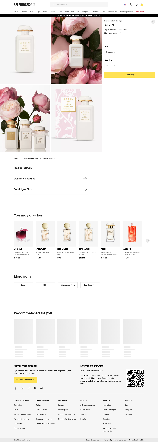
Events (83, 419)
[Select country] (125, 4)
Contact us (18, 405)
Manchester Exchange (67, 419)
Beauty (16, 158)
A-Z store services (87, 405)
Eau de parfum (48, 158)
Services (83, 414)
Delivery (39, 405)
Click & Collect (41, 410)
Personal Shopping (21, 419)
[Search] (53, 4)
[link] (23, 253)
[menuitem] (16, 11)
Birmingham (63, 410)
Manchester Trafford (66, 414)
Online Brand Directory (45, 424)
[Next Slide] (148, 241)
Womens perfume (31, 158)
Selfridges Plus (23, 189)
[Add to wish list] (153, 22)
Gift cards (18, 424)
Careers (106, 414)
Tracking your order (44, 419)
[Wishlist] (136, 4)
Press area (107, 424)
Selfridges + (41, 414)
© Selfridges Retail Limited (22, 440)
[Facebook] (16, 389)
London (61, 405)
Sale (126, 405)
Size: (106, 46)
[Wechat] (35, 389)
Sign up (97, 15)
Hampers (128, 410)
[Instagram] (22, 389)
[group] (79, 240)
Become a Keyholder (23, 380)
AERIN (109, 25)
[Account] (130, 4)
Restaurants (85, 410)
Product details (23, 168)
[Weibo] (41, 389)
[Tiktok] (29, 389)
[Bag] (141, 4)
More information (111, 33)
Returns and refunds (22, 414)
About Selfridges (109, 410)
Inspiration (107, 405)
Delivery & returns (24, 178)
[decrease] (107, 65)
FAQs (16, 410)
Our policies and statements (109, 429)
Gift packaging (19, 428)
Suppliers (106, 419)
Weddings (129, 414)
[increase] (114, 65)
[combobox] (81, 4)
